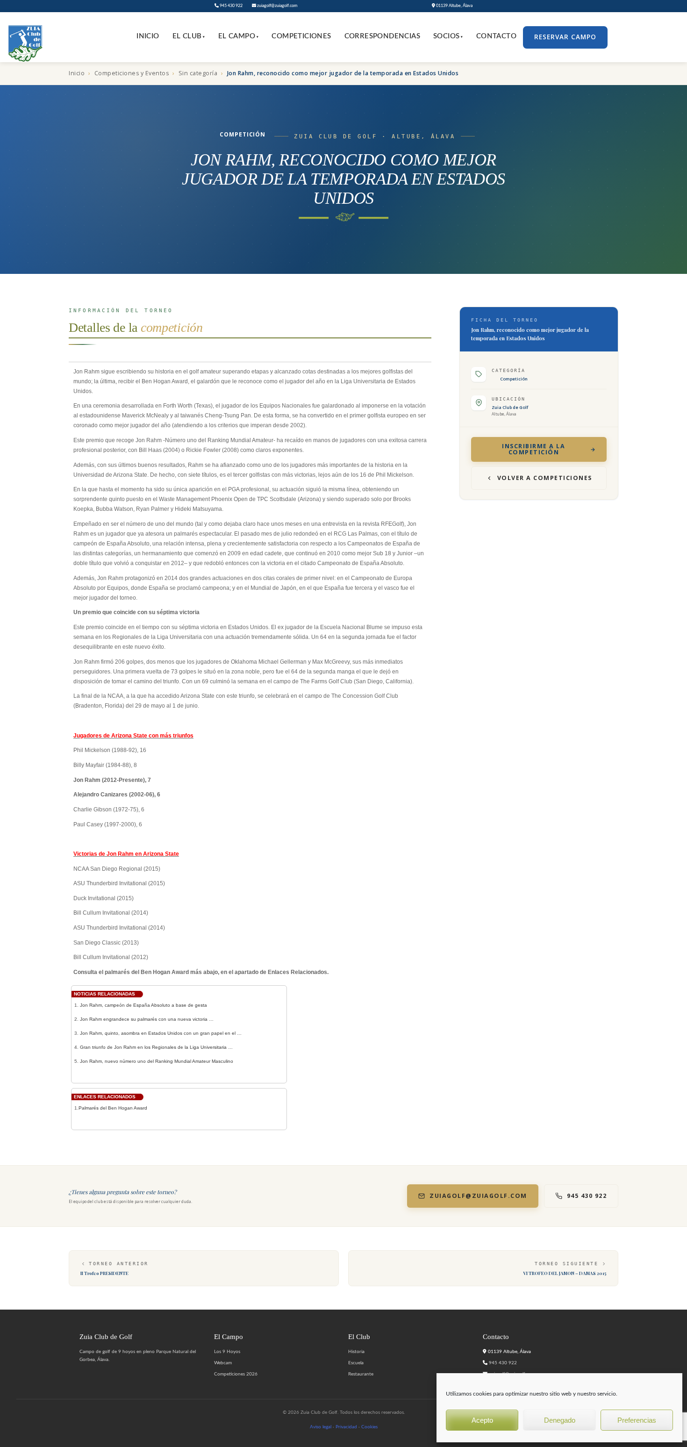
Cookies (369, 1427)
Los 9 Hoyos (227, 1351)
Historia (356, 1351)
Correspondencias (382, 36)
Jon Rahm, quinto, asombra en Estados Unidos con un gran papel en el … (161, 1033)
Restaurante (360, 1374)
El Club (188, 36)
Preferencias (636, 1420)
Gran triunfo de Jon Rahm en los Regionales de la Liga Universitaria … (156, 1047)
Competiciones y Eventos (131, 73)
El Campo (238, 36)
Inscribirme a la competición (533, 449)
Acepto (482, 1420)
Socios (448, 36)
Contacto (496, 36)
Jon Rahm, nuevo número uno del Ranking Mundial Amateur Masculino (156, 1061)
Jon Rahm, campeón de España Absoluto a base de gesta (143, 1005)
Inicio (147, 36)
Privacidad (346, 1427)
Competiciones (301, 36)
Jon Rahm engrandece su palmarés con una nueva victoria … (147, 1019)
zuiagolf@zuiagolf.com (276, 6)
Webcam (223, 1363)
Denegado (559, 1420)
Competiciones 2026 (236, 1374)
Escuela (356, 1363)
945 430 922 (231, 6)
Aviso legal (320, 1427)
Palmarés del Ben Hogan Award (113, 1107)
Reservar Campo (565, 37)
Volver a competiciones (544, 478)
